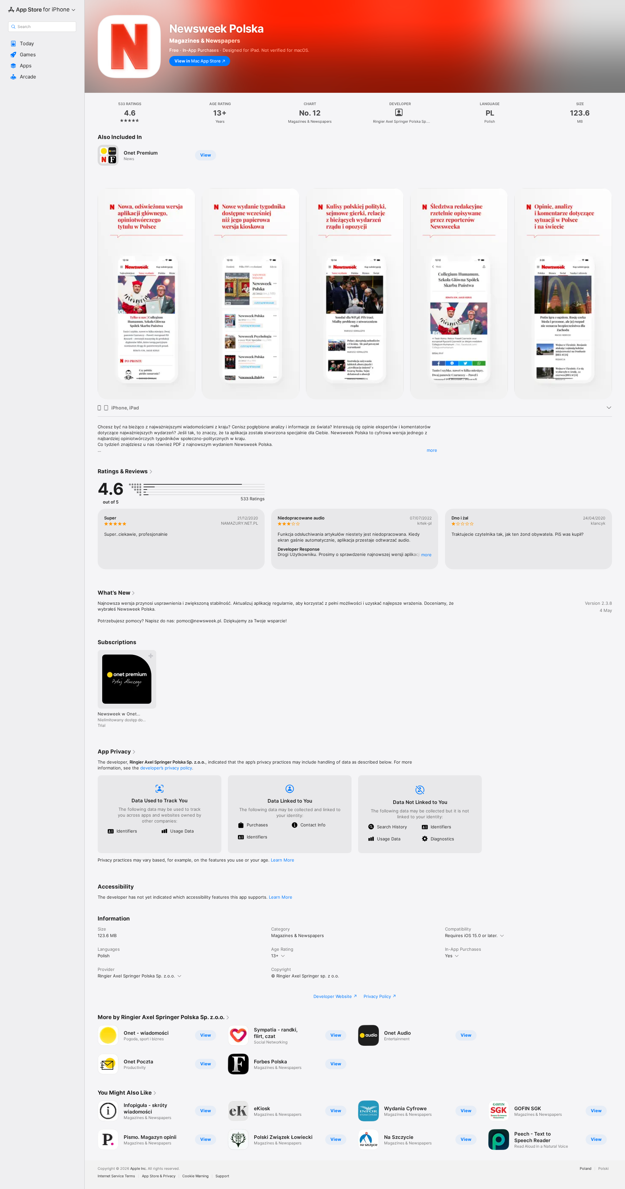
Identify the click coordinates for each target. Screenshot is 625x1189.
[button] (42, 43)
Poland (585, 1168)
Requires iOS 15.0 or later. (471, 935)
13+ (275, 955)
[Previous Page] (91, 293)
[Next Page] (618, 293)
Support (222, 1176)
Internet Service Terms (116, 1176)
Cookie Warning (195, 1176)
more (432, 450)
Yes (448, 955)
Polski (603, 1168)
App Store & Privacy (158, 1176)
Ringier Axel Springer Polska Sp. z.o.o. (136, 975)
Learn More (282, 860)
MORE (427, 554)
